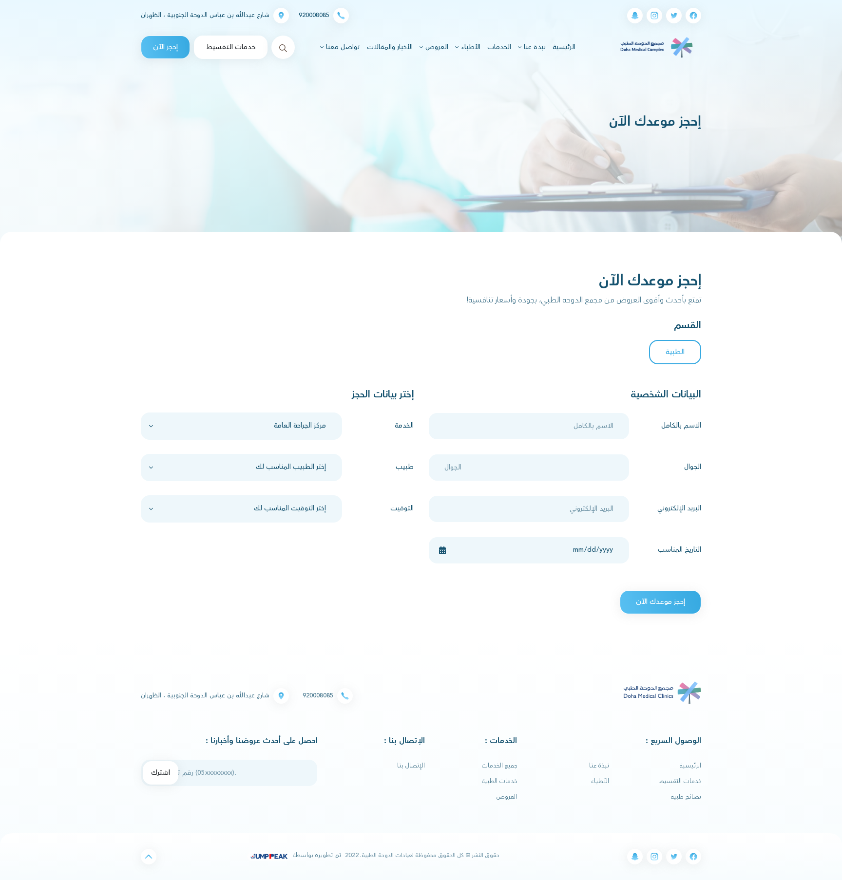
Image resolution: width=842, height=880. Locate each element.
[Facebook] (693, 15)
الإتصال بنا (411, 765)
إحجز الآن (165, 47)
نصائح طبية (686, 797)
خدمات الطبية (499, 781)
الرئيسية (562, 47)
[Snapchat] (635, 15)
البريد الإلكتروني (679, 508)
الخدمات (499, 47)
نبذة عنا (599, 765)
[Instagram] (654, 15)
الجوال (692, 467)
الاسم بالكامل (681, 425)
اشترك (160, 772)
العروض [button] (435, 47)
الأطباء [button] (469, 47)
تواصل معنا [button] (342, 47)
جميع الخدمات (499, 765)
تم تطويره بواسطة (316, 855)
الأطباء (600, 781)
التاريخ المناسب (679, 549)
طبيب (405, 467)
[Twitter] (674, 15)
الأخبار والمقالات (390, 47)
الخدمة (404, 425)
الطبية (675, 351)
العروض (507, 797)
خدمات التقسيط (230, 47)
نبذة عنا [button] (534, 47)
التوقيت (402, 508)
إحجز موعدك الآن (660, 601)
